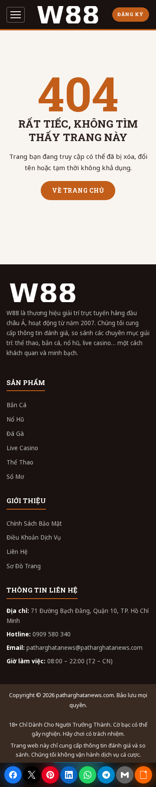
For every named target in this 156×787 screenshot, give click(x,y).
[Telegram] (106, 775)
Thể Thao (19, 462)
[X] (31, 775)
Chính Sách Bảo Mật (34, 523)
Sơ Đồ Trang (23, 566)
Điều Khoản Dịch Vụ (33, 537)
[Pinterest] (50, 775)
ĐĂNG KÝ (130, 14)
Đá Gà (15, 434)
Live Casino (22, 448)
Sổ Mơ (15, 477)
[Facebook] (13, 775)
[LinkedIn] (69, 775)
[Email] (124, 775)
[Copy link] (143, 775)
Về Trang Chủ (78, 190)
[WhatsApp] (87, 775)
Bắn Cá (16, 405)
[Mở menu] (15, 15)
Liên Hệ (17, 552)
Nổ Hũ (15, 419)
